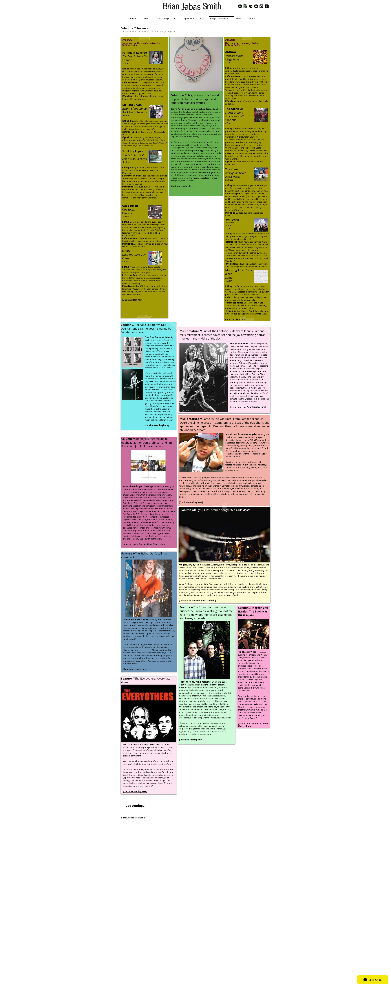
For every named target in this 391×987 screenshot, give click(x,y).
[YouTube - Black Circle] (256, 6)
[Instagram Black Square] (261, 6)
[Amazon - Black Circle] (240, 6)
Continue (184, 502)
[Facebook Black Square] (267, 6)
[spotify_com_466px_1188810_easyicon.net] (251, 6)
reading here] (196, 502)
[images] (245, 6)
